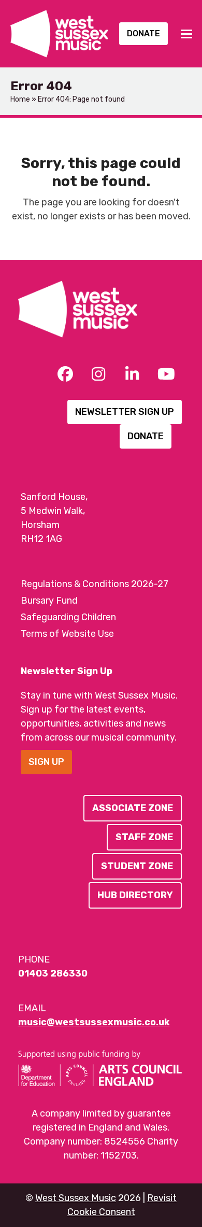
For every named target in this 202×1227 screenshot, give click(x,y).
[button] (186, 34)
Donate (143, 33)
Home (20, 99)
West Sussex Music (75, 1198)
